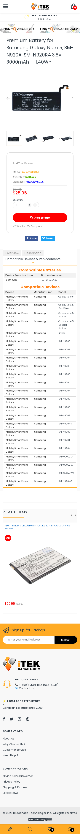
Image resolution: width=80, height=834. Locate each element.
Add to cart (42, 218)
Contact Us (26, 688)
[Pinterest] (27, 719)
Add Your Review (23, 163)
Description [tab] (32, 253)
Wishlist (21, 226)
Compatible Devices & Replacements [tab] (32, 259)
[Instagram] (19, 719)
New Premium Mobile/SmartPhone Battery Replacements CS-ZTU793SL (38, 527)
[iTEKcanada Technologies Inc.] (40, 6)
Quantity (18, 200)
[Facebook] (4, 719)
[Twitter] (11, 719)
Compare (36, 226)
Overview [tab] (12, 253)
